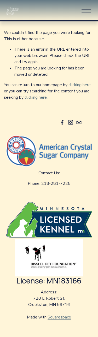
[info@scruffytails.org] (79, 122)
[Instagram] (70, 122)
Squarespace (59, 317)
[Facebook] (62, 122)
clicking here (79, 85)
